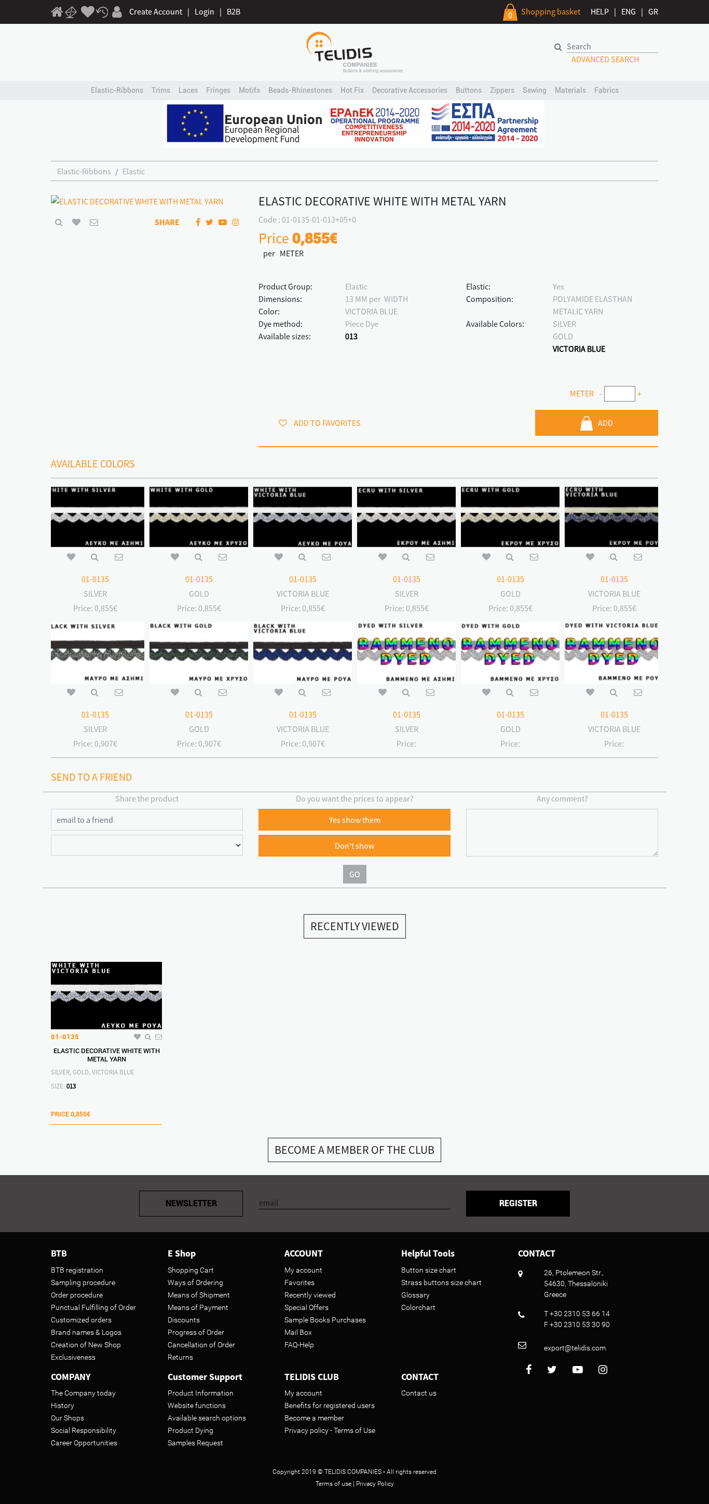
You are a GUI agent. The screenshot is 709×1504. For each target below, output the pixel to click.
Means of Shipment (199, 1295)
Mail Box (298, 1332)
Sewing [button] (535, 90)
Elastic (133, 171)
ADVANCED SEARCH (605, 59)
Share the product (147, 798)
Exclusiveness (73, 1357)
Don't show (354, 845)
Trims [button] (161, 90)
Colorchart (418, 1307)
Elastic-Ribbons (84, 171)
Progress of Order (196, 1332)
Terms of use (333, 1483)
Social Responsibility (83, 1430)
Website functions (197, 1405)
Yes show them (354, 820)
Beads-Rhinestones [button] (300, 90)
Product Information (201, 1393)
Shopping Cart (191, 1270)
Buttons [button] (469, 90)
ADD (605, 423)
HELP (600, 11)
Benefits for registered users (329, 1405)
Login (204, 11)
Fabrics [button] (606, 90)
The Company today (83, 1393)
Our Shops (67, 1418)
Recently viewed (310, 1295)
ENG (628, 11)
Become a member (314, 1418)
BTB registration (77, 1270)
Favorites (299, 1282)
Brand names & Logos (86, 1332)
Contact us (419, 1393)
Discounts (184, 1320)
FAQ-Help (299, 1345)
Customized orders (81, 1320)
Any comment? (562, 798)
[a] (87, 12)
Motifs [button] (249, 90)
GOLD (563, 336)
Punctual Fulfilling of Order (93, 1307)
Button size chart (428, 1270)
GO (354, 874)
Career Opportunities (84, 1443)
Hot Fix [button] (352, 90)
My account (303, 1270)
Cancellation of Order (201, 1345)
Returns (180, 1357)
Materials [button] (570, 90)
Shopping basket (550, 11)
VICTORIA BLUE (579, 348)
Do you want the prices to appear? (355, 798)
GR (653, 11)
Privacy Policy (375, 1483)
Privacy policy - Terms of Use (329, 1430)
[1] (57, 13)
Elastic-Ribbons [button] (117, 90)
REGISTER (518, 1203)
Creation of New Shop (86, 1345)
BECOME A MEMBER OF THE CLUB (354, 1149)
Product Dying (190, 1430)
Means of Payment (198, 1307)
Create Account (155, 11)
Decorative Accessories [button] (409, 90)
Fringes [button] (218, 90)
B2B (233, 11)
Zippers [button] (502, 90)
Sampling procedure (83, 1282)
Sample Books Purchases (325, 1320)
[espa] (354, 123)
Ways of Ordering (195, 1282)
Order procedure (77, 1295)
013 (351, 336)
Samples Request (195, 1443)
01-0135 (95, 579)
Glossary (415, 1295)
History (62, 1405)
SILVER (564, 324)
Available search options (207, 1418)
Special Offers (306, 1307)
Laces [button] (188, 90)
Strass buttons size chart (441, 1282)
